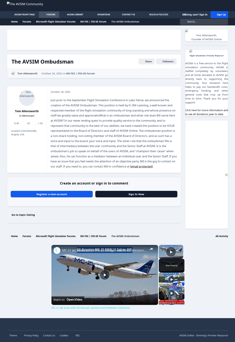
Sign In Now (136, 194)
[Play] (171, 279)
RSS (77, 335)
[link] (57, 250)
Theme (13, 335)
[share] (151, 249)
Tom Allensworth (27, 73)
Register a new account (51, 194)
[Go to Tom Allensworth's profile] (13, 74)
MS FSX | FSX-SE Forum (80, 73)
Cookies (64, 335)
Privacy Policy (31, 335)
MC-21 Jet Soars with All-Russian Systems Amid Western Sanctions (104, 250)
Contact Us (49, 335)
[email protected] (141, 166)
